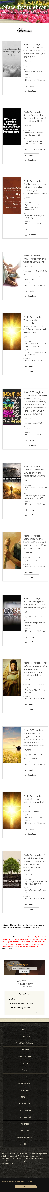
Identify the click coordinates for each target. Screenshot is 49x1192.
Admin (25, 1186)
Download (31, 91)
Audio (31, 86)
